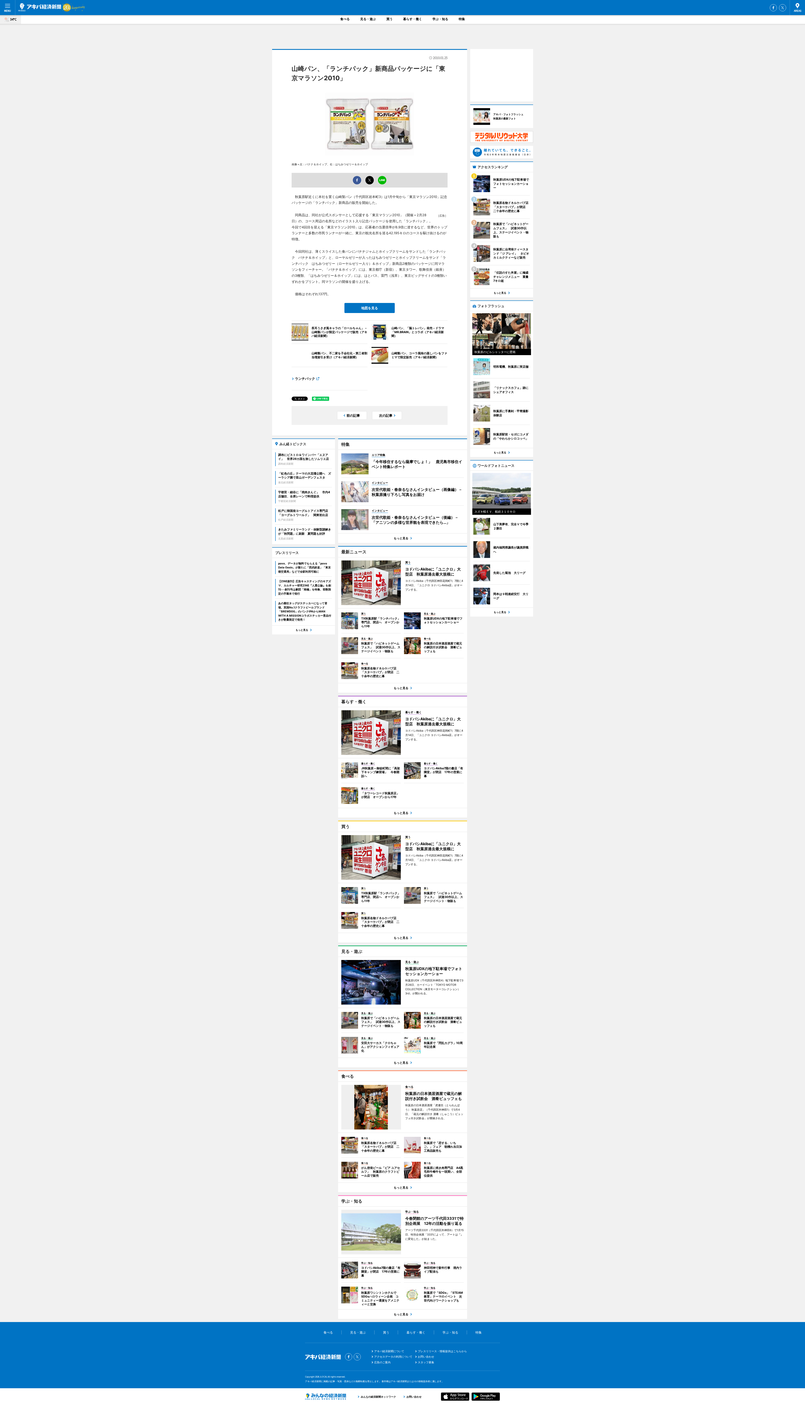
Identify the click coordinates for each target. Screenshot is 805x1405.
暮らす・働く (412, 19)
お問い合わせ (426, 1356)
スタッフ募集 (426, 1362)
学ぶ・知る (440, 19)
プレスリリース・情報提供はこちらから (442, 1351)
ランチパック (305, 378)
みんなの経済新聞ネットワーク (325, 1396)
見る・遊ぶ (368, 19)
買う (389, 19)
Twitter (782, 7)
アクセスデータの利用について (393, 1356)
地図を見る (369, 308)
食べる (345, 19)
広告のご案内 (382, 1362)
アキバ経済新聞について (389, 1351)
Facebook (773, 7)
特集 (462, 19)
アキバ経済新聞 (39, 7)
